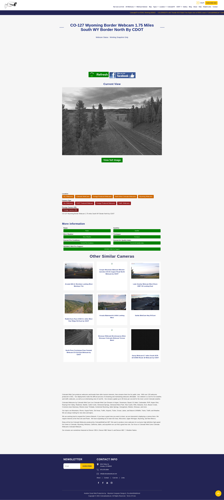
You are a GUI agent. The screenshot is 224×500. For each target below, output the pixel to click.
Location (162, 7)
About (195, 7)
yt (107, 483)
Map (150, 7)
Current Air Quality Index (137, 243)
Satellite (137, 230)
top (218, 493)
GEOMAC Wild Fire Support (112, 249)
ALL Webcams (68, 196)
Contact (215, 7)
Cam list (115, 478)
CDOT (178, 7)
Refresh (102, 74)
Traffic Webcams (124, 203)
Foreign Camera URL (70, 210)
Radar (87, 230)
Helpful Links (207, 7)
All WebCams (130, 7)
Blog (190, 7)
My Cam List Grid (118, 7)
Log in (202, 2)
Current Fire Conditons (87, 243)
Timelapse (137, 237)
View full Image (112, 160)
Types (155, 7)
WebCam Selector (141, 7)
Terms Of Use (131, 496)
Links (123, 478)
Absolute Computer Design (116, 493)
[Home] (11, 5)
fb (98, 483)
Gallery (185, 7)
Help (200, 7)
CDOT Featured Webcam (84, 203)
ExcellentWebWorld (133, 493)
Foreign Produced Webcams (102, 196)
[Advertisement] (112, 58)
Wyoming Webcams (145, 196)
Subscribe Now (211, 3)
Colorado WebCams (83, 196)
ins (111, 483)
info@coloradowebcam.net (108, 473)
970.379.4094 (104, 469)
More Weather (87, 237)
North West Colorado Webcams (125, 196)
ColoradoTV (171, 7)
